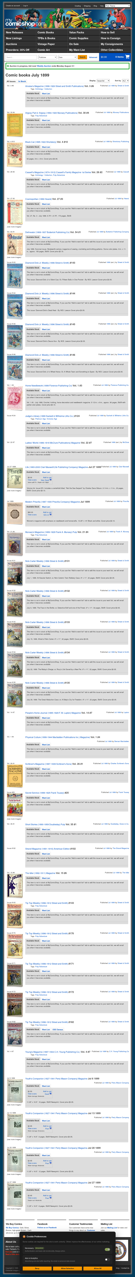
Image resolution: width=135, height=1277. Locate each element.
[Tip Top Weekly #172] (15, 1004)
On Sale (74, 44)
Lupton (126, 712)
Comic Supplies (78, 38)
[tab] (32, 93)
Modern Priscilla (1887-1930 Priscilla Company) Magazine (52, 501)
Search (82, 57)
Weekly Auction (44, 66)
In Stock (22, 81)
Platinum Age (40, 419)
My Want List (77, 50)
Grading (78, 5)
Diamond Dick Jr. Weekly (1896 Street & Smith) (47, 262)
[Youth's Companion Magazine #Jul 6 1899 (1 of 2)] (15, 1090)
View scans (32, 480)
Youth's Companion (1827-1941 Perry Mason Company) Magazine (56, 1078)
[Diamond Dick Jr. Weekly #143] (15, 275)
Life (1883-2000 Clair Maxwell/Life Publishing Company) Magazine (56, 467)
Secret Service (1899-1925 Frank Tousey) (44, 792)
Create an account (13, 5)
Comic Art (44, 50)
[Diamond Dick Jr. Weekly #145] (15, 337)
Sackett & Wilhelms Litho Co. (117, 415)
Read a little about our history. (18, 1254)
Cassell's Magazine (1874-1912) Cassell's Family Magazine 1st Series (58, 172)
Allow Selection (67, 1268)
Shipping (87, 5)
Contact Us (125, 1268)
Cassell (126, 171)
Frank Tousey (124, 792)
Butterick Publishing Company (117, 231)
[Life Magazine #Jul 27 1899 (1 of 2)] (15, 478)
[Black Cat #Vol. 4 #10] (15, 155)
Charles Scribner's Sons (120, 763)
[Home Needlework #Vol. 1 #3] (15, 398)
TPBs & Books (46, 38)
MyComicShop (25, 23)
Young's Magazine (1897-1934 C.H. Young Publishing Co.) (52, 1051)
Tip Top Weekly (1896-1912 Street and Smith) (46, 902)
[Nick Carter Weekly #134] (15, 665)
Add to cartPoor (47, 1127)
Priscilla (126, 501)
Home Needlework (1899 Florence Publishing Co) (48, 385)
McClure (126, 442)
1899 (108, 262)
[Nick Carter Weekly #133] (15, 635)
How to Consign (110, 38)
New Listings (14, 38)
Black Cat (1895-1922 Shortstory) (40, 141)
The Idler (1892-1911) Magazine (40, 873)
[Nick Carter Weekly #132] (15, 604)
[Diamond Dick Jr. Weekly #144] (15, 306)
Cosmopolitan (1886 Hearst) (38, 198)
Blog (95, 5)
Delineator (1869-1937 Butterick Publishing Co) (47, 232)
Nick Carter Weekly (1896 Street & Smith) (44, 561)
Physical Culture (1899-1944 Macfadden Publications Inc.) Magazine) (57, 737)
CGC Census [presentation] (58, 1029)
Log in (25, 5)
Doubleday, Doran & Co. (120, 824)
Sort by (118, 80)
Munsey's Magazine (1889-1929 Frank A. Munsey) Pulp (51, 532)
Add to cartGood (47, 1092)
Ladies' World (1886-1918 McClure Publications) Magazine (52, 442)
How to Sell (108, 32)
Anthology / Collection (43, 89)
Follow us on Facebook (47, 1227)
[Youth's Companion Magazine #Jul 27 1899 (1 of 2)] (15, 1194)
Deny (37, 1268)
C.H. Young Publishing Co (119, 1051)
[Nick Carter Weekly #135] (15, 695)
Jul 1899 (111, 85)
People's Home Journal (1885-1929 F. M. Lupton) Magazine (53, 712)
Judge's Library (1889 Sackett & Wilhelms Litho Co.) (49, 416)
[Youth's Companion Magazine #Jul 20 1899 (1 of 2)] (15, 1160)
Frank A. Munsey (122, 531)
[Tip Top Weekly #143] (15, 916)
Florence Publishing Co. (120, 385)
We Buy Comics (12, 1227)
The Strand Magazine (121, 848)
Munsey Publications (121, 112)
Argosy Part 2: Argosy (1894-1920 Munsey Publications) (51, 112)
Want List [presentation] (46, 93)
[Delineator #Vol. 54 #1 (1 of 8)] (15, 244)
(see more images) (14, 226)
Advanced (93, 57)
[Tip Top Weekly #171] (15, 975)
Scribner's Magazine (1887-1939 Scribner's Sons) (48, 763)
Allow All (98, 1268)
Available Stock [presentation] (32, 93)
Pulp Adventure (41, 115)
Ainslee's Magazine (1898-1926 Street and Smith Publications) (54, 86)
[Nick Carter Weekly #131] (15, 573)
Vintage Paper (46, 44)
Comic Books (46, 32)
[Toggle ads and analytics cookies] (107, 1259)
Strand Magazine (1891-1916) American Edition (47, 848)
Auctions (11, 44)
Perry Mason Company (120, 1082)
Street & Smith (123, 85)
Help (102, 5)
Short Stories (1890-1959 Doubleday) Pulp (45, 824)
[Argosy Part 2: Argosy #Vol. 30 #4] (15, 125)
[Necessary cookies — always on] (107, 1249)
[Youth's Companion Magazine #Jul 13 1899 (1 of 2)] (15, 1125)
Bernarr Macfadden (121, 741)
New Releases (14, 32)
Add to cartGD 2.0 (47, 513)
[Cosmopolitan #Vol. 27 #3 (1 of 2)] (15, 212)
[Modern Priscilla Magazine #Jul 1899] (15, 513)
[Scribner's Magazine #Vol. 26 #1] (15, 776)
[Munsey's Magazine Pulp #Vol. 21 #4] (15, 544)
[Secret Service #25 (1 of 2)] (15, 804)
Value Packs (76, 32)
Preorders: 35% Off (17, 50)
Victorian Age (52, 419)
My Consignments (112, 44)
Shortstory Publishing (121, 141)
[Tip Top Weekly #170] (15, 946)
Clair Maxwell (124, 466)
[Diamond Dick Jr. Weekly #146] (15, 368)
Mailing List (112, 1227)
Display (93, 80)
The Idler (125, 872)
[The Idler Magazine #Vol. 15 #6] (15, 885)
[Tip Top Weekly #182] (15, 1034)
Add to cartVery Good (46, 478)
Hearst (126, 198)
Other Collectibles (112, 50)
